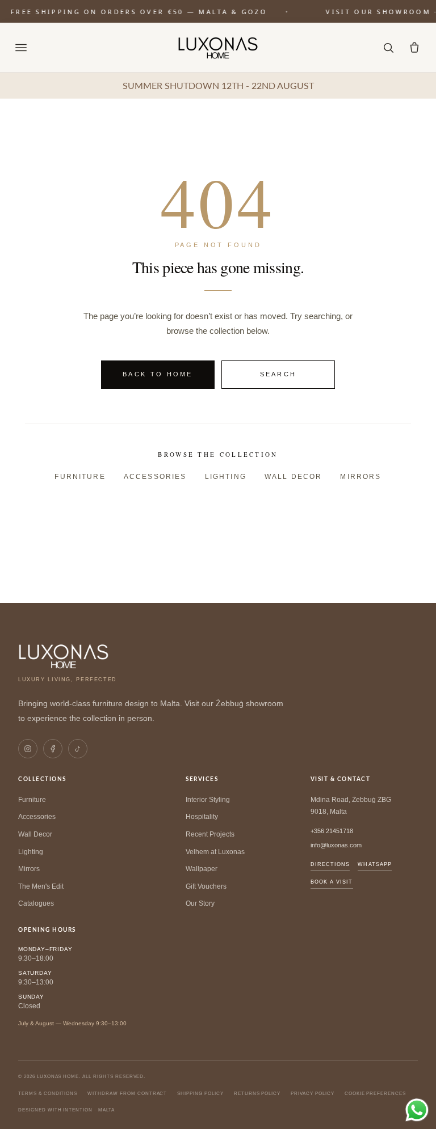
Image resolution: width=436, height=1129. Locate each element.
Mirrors (360, 477)
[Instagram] (27, 748)
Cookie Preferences (375, 1093)
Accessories (155, 477)
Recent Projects (210, 834)
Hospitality (202, 817)
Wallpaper (201, 869)
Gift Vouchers (206, 886)
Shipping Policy (200, 1093)
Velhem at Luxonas (215, 852)
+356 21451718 (332, 830)
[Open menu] (21, 47)
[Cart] (414, 48)
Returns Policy (257, 1093)
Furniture (79, 477)
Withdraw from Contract (127, 1093)
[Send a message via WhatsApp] (417, 1110)
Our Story (200, 903)
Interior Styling (208, 800)
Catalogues (36, 903)
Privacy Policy (312, 1093)
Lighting (225, 477)
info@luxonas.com (336, 845)
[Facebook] (52, 748)
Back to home (158, 374)
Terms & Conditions (47, 1093)
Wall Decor (293, 477)
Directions (330, 864)
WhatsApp (375, 864)
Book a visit (332, 882)
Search (278, 374)
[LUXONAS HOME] (218, 48)
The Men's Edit (41, 886)
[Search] (388, 48)
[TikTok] (77, 748)
